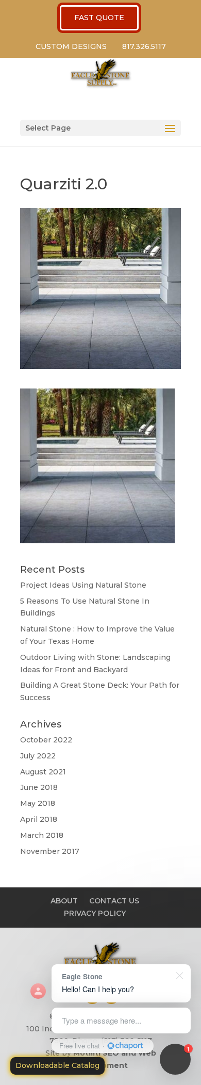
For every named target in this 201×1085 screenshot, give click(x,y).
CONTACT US (114, 900)
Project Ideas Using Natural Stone (83, 585)
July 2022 (38, 755)
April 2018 (38, 819)
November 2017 (49, 851)
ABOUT (64, 900)
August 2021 (43, 771)
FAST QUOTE (99, 17)
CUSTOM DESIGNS (71, 46)
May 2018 (37, 803)
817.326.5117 (144, 46)
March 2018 (41, 835)
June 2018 (39, 787)
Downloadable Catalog (57, 1065)
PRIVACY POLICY (95, 913)
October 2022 (46, 739)
